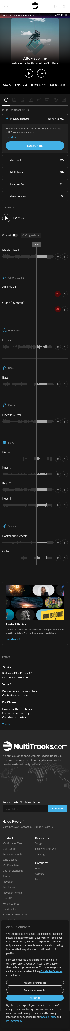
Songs (38, 843)
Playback (8, 881)
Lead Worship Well (46, 848)
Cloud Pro (8, 898)
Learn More (12, 136)
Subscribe (35, 145)
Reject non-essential (35, 990)
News (38, 879)
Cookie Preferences (51, 971)
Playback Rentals (12, 892)
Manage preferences (35, 982)
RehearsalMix (11, 903)
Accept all (35, 997)
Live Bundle (9, 848)
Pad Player (9, 887)
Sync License (10, 859)
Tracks (6, 876)
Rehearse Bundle (12, 854)
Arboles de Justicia (24, 63)
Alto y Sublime (48, 63)
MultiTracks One (12, 843)
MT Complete (11, 865)
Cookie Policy (48, 1016)
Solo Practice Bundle (15, 914)
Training (40, 854)
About (38, 868)
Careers (39, 873)
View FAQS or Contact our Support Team (27, 826)
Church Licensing (13, 870)
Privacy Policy (14, 1020)
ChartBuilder (10, 909)
